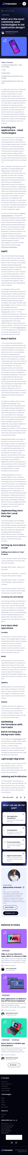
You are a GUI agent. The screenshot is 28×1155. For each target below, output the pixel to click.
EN (20, 4)
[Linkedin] (11, 1142)
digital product (21, 328)
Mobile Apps (5, 15)
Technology (15, 1040)
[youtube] (16, 1142)
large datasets (17, 739)
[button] (9, 4)
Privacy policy (5, 1132)
